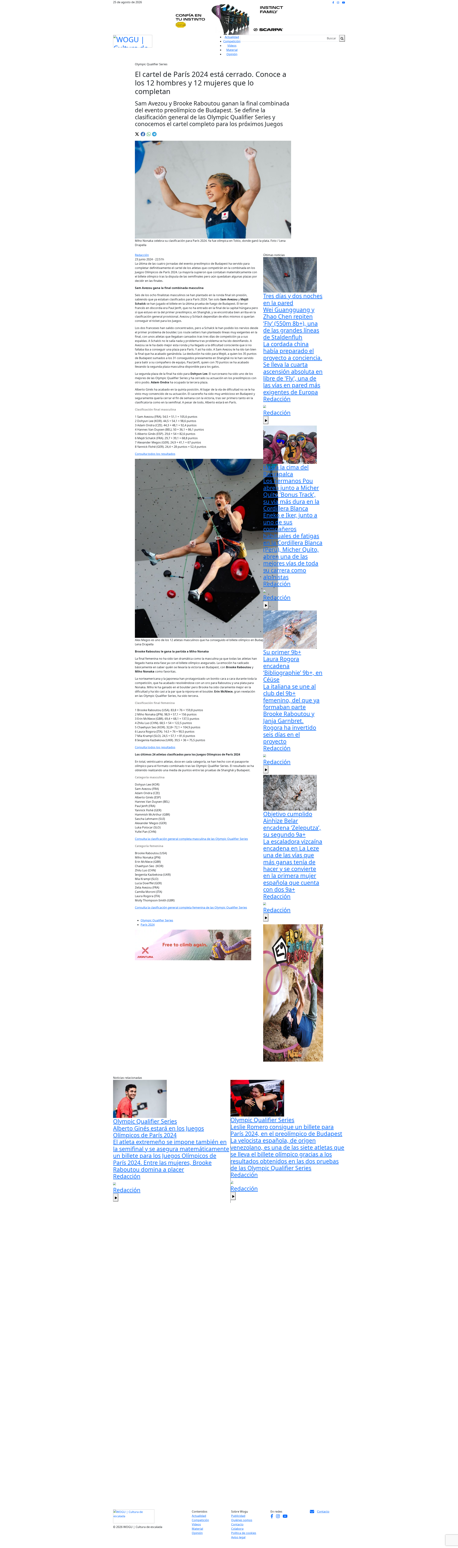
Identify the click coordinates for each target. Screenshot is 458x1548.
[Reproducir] (265, 420)
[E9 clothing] (293, 993)
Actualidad (232, 37)
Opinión (231, 54)
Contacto (237, 1524)
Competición (231, 41)
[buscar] (342, 38)
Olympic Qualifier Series (157, 920)
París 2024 (148, 925)
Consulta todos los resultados (155, 454)
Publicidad (238, 1516)
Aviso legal (238, 1537)
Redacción (142, 255)
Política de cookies (243, 1533)
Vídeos (232, 46)
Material (232, 50)
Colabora (237, 1529)
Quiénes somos (241, 1520)
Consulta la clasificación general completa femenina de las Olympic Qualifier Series (191, 907)
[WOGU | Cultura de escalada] (132, 40)
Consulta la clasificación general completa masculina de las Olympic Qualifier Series (191, 839)
